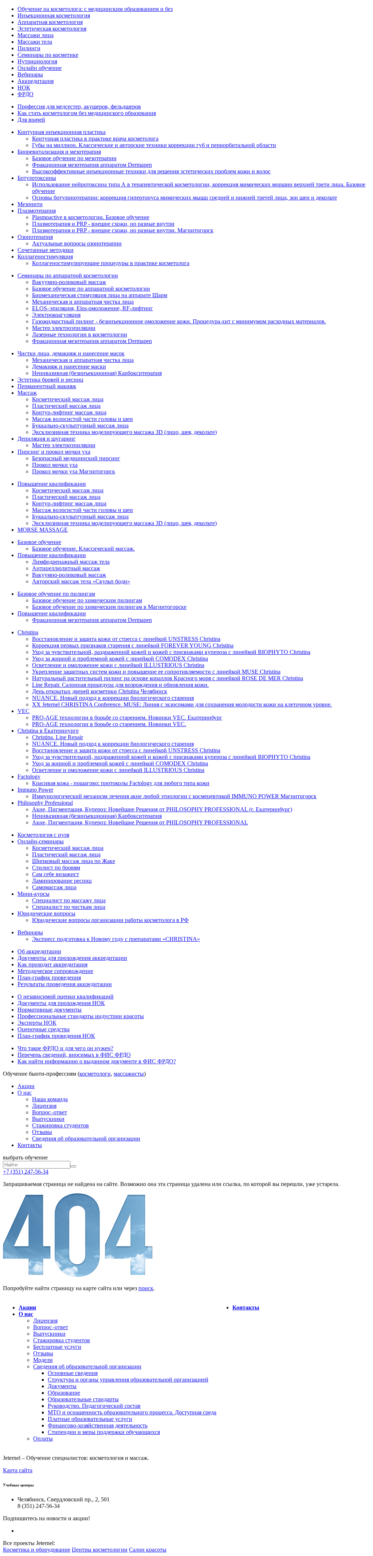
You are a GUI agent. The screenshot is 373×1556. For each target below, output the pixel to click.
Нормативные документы (49, 1010)
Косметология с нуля (43, 835)
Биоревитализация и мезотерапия (59, 152)
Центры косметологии (99, 1550)
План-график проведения (49, 977)
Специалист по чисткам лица (68, 907)
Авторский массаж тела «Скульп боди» (81, 581)
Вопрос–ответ (49, 1112)
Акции (26, 1086)
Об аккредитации (39, 951)
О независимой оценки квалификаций (65, 996)
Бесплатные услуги (57, 1347)
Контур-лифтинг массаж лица (69, 412)
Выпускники (48, 1119)
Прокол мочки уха (55, 465)
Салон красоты (147, 1550)
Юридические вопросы (46, 913)
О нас (24, 1093)
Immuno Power (35, 790)
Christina (27, 632)
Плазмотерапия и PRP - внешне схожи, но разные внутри (103, 224)
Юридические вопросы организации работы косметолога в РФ (110, 920)
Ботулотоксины (36, 178)
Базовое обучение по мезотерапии (74, 158)
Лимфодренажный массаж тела (71, 562)
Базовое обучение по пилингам (56, 594)
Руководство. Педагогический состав (94, 1406)
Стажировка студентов (60, 1125)
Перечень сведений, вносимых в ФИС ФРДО (74, 1055)
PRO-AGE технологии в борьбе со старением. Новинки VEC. (109, 724)
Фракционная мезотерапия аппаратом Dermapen (92, 165)
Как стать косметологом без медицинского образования (86, 113)
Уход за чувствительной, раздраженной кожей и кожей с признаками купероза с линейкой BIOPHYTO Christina (171, 652)
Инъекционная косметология (53, 15)
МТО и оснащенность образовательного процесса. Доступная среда (132, 1412)
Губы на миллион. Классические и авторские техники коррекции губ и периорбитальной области (154, 145)
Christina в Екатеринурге (48, 731)
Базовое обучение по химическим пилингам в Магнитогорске (109, 607)
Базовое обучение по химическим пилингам (87, 600)
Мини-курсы (33, 894)
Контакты (29, 1145)
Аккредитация (35, 81)
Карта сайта (17, 1470)
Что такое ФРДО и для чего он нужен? (65, 1048)
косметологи (95, 1074)
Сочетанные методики (45, 250)
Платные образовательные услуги (90, 1419)
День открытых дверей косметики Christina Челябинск (99, 691)
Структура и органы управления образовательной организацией (128, 1379)
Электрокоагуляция (56, 315)
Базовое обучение (39, 542)
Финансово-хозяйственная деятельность (98, 1425)
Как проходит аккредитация (52, 964)
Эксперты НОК (36, 1023)
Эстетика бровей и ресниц (50, 380)
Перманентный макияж (46, 386)
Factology (28, 776)
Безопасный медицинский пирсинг (76, 458)
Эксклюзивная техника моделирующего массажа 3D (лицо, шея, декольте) (124, 432)
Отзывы (42, 1132)
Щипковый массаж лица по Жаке (73, 861)
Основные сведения (73, 1373)
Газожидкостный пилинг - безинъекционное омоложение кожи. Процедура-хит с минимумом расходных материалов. (179, 321)
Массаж (27, 393)
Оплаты (43, 1438)
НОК (23, 87)
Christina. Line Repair (57, 737)
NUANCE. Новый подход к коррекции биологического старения (113, 698)
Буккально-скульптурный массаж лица (80, 425)
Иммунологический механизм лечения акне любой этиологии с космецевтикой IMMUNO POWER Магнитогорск (174, 796)
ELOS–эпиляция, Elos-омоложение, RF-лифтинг (92, 308)
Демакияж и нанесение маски (69, 366)
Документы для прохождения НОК (61, 1003)
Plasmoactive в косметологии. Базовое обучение (90, 217)
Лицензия (44, 1106)
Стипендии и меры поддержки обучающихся (104, 1432)
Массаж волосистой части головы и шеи (82, 419)
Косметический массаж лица (67, 399)
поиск (145, 1288)
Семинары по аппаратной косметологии (67, 275)
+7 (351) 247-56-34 (25, 1172)
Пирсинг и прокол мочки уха (53, 452)
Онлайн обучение (39, 68)
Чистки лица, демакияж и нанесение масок (71, 353)
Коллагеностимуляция (45, 256)
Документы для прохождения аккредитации (72, 958)
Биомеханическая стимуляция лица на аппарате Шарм (99, 295)
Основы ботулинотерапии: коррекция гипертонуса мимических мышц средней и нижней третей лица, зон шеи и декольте (184, 197)
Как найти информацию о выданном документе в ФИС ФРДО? (96, 1061)
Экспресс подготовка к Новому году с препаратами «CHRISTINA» (116, 939)
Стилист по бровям (56, 867)
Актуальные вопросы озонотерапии (77, 243)
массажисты (129, 1074)
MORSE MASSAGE (42, 530)
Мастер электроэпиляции (63, 328)
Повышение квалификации (51, 484)
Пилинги (28, 48)
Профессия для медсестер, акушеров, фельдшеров (79, 106)
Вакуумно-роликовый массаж (69, 282)
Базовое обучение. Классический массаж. (83, 548)
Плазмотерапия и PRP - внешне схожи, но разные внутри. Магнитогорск (122, 230)
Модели (43, 1360)
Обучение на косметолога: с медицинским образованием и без (95, 9)
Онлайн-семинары (40, 841)
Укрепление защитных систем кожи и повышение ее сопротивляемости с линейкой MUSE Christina (156, 672)
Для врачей (31, 120)
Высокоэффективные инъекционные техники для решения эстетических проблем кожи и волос (151, 171)
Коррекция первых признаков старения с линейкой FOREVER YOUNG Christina (132, 645)
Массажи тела (34, 42)
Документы (62, 1386)
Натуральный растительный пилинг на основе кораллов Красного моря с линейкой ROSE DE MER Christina (167, 678)
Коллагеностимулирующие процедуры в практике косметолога (110, 263)
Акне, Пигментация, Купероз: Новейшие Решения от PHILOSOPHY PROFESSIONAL (140, 822)
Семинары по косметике (47, 55)
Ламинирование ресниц (62, 881)
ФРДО (25, 94)
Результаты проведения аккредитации (64, 984)
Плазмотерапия (36, 211)
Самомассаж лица (54, 887)
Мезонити (30, 204)
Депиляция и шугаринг (46, 439)
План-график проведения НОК (56, 1036)
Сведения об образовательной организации (86, 1138)
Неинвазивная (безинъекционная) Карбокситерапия (97, 373)
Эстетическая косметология (51, 28)
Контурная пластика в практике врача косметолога (95, 138)
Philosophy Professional (45, 803)
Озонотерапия (35, 237)
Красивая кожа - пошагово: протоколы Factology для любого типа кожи (120, 783)
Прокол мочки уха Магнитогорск (73, 471)
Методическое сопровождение (55, 971)
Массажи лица (35, 35)
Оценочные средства (43, 1029)
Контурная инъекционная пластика (61, 132)
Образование (64, 1393)
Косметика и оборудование (36, 1550)
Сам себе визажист (55, 874)
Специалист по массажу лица (69, 900)
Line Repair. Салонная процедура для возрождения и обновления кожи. (120, 685)
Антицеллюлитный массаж (66, 568)
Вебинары (30, 74)
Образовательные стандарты (83, 1399)
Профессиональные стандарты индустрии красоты (80, 1016)
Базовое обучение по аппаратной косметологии (91, 288)
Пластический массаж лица (66, 406)
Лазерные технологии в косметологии (79, 334)
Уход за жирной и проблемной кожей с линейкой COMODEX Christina (120, 658)
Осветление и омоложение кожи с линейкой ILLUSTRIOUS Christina (118, 665)
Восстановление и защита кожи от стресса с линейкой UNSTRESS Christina (126, 639)
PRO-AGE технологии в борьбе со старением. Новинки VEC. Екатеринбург (127, 717)
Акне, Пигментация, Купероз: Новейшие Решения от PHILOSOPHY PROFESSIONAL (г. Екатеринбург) (162, 809)
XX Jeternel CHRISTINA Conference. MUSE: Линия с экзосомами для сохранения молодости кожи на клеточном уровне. (182, 704)
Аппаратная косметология (50, 22)
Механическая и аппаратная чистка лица (83, 302)
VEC (23, 711)
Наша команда (50, 1099)
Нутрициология (37, 61)
